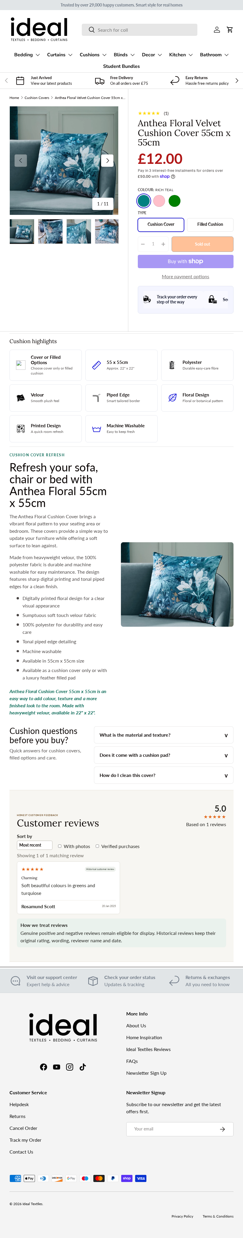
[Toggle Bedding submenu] (37, 54)
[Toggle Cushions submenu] (104, 54)
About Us (136, 1025)
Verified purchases (120, 846)
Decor (148, 55)
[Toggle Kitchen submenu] (190, 54)
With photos (77, 846)
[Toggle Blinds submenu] (132, 54)
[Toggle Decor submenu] (159, 54)
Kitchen (177, 55)
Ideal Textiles (32, 1204)
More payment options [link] (185, 276)
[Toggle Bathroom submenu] (226, 54)
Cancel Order (23, 1128)
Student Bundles (121, 66)
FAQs (132, 1061)
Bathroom (211, 55)
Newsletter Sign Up (146, 1073)
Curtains (56, 55)
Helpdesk (19, 1104)
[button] (229, 29)
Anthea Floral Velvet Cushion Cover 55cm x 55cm (90, 97)
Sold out (202, 243)
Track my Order (25, 1140)
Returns (17, 1116)
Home (14, 97)
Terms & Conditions (218, 1216)
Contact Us (21, 1151)
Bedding (23, 55)
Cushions (90, 55)
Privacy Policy (182, 1216)
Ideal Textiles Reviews (148, 1049)
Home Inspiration (144, 1037)
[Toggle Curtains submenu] (70, 54)
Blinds (121, 55)
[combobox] (139, 30)
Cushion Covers (37, 97)
